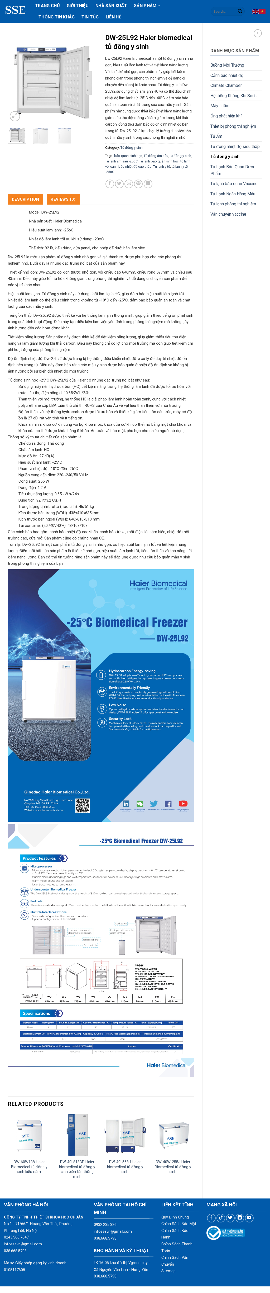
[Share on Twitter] (119, 184)
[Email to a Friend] (128, 184)
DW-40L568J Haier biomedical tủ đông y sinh (125, 1167)
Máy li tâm (219, 105)
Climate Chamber (226, 85)
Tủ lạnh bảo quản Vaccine (234, 183)
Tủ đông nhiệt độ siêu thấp (235, 146)
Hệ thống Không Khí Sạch (233, 95)
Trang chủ (47, 5)
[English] (255, 11)
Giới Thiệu (78, 5)
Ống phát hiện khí (226, 115)
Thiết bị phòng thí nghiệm (233, 126)
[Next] (89, 78)
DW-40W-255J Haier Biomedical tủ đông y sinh (173, 1167)
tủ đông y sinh (180, 156)
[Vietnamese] (262, 11)
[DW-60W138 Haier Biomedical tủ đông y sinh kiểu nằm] (29, 1135)
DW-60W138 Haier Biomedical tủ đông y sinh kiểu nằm (29, 1167)
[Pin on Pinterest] (138, 184)
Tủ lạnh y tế (161, 167)
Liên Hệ (113, 16)
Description (25, 199)
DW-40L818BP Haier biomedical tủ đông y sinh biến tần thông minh (77, 1169)
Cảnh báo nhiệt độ (226, 75)
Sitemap (168, 1271)
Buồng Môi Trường (227, 65)
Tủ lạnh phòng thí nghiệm (233, 203)
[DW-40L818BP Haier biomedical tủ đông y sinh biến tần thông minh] (77, 1135)
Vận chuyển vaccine (228, 214)
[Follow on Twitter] (230, 1218)
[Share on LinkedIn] (148, 184)
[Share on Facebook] (109, 184)
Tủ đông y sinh (224, 156)
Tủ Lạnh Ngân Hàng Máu (232, 193)
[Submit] (239, 11)
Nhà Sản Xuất (111, 5)
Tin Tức (90, 16)
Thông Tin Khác (56, 16)
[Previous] (16, 78)
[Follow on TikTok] (220, 1218)
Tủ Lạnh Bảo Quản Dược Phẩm (232, 170)
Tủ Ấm (216, 136)
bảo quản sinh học (128, 156)
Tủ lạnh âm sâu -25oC (121, 161)
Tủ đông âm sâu (156, 156)
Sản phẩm (145, 5)
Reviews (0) (63, 199)
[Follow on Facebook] (211, 1218)
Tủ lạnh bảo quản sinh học (159, 161)
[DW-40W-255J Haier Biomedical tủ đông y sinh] (173, 1135)
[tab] (25, 199)
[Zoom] (15, 116)
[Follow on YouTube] (249, 1218)
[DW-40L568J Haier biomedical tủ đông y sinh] (125, 1135)
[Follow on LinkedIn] (239, 1218)
